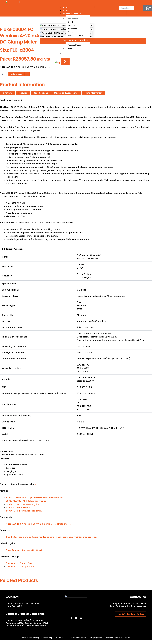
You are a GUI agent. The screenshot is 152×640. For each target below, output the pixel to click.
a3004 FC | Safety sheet (18, 507)
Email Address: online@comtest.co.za (128, 606)
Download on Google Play (19, 563)
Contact (66, 53)
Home (65, 7)
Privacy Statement (78, 637)
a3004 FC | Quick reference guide (22, 504)
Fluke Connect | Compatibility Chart (24, 550)
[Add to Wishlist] (27, 74)
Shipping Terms (96, 637)
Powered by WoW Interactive (118, 637)
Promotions (72, 29)
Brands (71, 22)
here (37, 484)
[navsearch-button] (120, 3)
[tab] (7, 93)
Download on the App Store (20, 566)
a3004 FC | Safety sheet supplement (24, 510)
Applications (73, 19)
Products (71, 25)
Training (71, 32)
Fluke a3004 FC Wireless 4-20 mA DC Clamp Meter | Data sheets (38, 523)
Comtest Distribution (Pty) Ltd (20, 620)
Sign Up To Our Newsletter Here (131, 614)
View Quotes (138, 9)
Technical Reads (74, 45)
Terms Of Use (61, 637)
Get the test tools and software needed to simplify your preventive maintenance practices (51, 537)
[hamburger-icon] (91, 7)
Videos (70, 48)
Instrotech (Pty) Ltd (18, 625)
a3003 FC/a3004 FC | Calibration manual (26, 501)
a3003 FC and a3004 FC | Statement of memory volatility (34, 497)
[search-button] (122, 12)
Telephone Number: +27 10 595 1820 (129, 603)
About (65, 10)
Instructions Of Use (75, 35)
